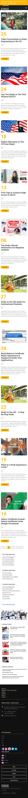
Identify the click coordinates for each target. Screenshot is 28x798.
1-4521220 (6, 713)
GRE (2, 743)
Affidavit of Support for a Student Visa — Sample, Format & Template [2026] (18, 651)
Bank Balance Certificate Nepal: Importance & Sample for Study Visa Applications (12, 356)
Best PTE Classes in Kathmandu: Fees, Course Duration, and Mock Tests (17, 636)
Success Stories (14, 780)
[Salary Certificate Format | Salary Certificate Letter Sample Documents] (14, 501)
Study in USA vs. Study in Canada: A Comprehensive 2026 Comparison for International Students (18, 644)
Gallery (14, 773)
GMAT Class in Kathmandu (8, 564)
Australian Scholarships (8, 594)
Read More (5, 58)
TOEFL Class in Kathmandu (8, 557)
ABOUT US (4, 688)
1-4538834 (11, 713)
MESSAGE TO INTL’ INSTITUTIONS (9, 690)
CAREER (3, 692)
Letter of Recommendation (8, 586)
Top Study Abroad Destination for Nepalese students (12, 247)
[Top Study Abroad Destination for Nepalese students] (14, 227)
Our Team (14, 770)
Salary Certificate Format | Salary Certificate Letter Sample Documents (13, 521)
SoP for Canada (6, 596)
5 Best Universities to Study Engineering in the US (14, 40)
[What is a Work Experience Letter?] (14, 446)
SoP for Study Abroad (7, 574)
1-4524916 (13, 711)
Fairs (14, 777)
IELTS (3, 738)
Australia (6, 760)
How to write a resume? (7, 588)
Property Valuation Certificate (9, 674)
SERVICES (4, 693)
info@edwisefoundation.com (10, 715)
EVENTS (3, 695)
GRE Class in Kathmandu (7, 562)
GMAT (3, 745)
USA (5, 755)
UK (5, 757)
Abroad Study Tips (6, 592)
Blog (2, 45)
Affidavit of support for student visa (11, 590)
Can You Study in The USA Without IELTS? (13, 95)
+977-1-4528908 (7, 711)
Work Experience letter (7, 672)
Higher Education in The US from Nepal (12, 143)
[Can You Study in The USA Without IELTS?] (14, 75)
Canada (6, 762)
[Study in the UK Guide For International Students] (14, 283)
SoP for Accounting (7, 573)
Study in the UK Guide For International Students (13, 303)
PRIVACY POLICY (6, 793)
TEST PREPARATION (8, 604)
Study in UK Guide (6, 598)
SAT (2, 740)
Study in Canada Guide (7, 578)
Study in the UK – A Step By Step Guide (12, 413)
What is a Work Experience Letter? (14, 466)
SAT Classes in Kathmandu (8, 561)
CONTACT (4, 697)
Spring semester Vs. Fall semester (10, 576)
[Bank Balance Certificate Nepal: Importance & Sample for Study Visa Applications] (14, 336)
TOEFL (3, 736)
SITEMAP (14, 793)
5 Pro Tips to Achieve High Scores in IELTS (13, 194)
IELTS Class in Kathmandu (8, 559)
